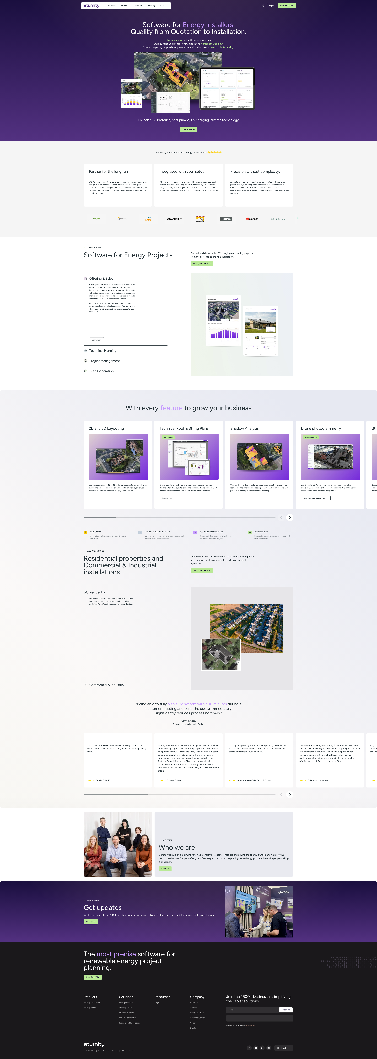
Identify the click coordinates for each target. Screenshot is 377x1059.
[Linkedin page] (262, 1047)
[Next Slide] (289, 517)
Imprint (106, 1050)
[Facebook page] (249, 1047)
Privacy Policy (250, 1025)
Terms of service (128, 1050)
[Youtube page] (255, 1047)
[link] (111, 6)
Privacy (115, 1050)
